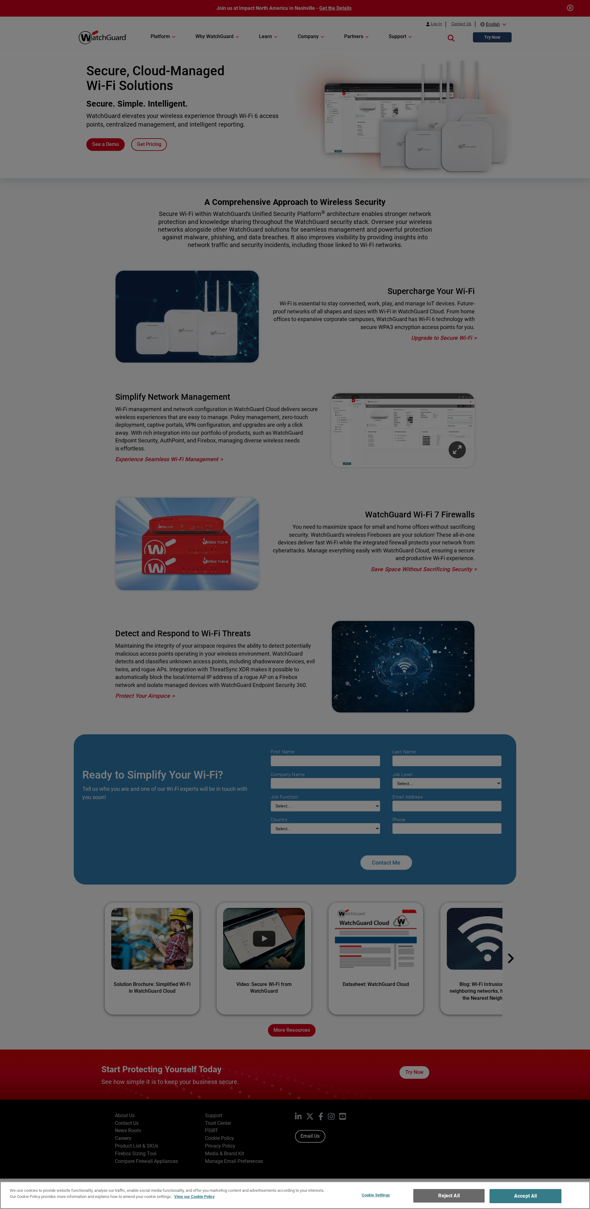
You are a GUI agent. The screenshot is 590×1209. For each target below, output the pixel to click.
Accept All (525, 1196)
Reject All (449, 1196)
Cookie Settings (376, 1195)
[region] (295, 1195)
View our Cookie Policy (194, 1196)
